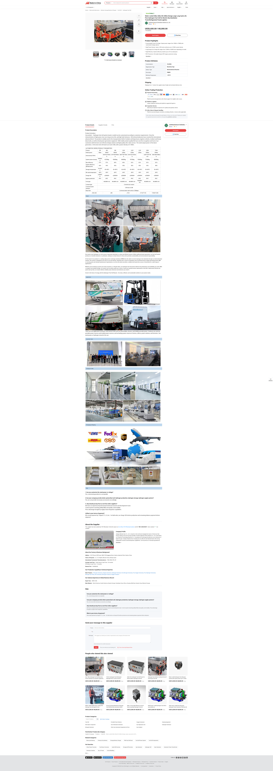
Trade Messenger (107, 757)
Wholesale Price (145, 761)
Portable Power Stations (116, 722)
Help (162, 7)
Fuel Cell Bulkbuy (110, 750)
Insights (166, 761)
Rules (187, 7)
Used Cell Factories (116, 747)
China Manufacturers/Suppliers (125, 761)
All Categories (90, 7)
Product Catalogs (105, 719)
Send (96, 647)
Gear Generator (157, 747)
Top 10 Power (101, 750)
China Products (115, 761)
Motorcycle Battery (90, 740)
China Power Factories (91, 747)
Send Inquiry (155, 35)
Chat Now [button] (178, 35)
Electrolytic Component (90, 724)
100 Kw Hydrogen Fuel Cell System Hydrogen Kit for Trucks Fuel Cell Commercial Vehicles (113, 678)
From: (92, 628)
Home (86, 10)
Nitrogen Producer (106, 574)
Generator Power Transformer (170, 747)
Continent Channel (153, 761)
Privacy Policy (158, 766)
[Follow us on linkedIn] (187, 757)
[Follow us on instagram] (181, 757)
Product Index (160, 761)
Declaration (151, 766)
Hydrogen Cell (148, 747)
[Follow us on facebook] (176, 757)
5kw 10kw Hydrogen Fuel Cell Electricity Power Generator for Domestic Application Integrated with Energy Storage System (94, 678)
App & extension (170, 7)
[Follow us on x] (178, 757)
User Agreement (144, 766)
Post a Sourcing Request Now (124, 647)
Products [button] (108, 3)
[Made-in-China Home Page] (93, 2)
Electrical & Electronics (94, 10)
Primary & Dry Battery (102, 740)
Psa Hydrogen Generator (150, 572)
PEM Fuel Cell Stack (128, 740)
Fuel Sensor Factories (104, 747)
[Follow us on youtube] (183, 757)
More (86, 753)
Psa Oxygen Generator (138, 572)
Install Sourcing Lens (120, 757)
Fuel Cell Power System (141, 740)
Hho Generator (98, 574)
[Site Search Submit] (155, 2)
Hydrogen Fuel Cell (127, 10)
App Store (89, 757)
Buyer (155, 7)
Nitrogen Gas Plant (89, 574)
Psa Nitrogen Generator (127, 572)
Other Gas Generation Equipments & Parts (120, 727)
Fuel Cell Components (153, 740)
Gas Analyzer (139, 727)
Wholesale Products (136, 761)
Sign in (186, 3)
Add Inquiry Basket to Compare (114, 60)
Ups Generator (139, 747)
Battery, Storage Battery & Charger (108, 10)
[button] (151, 2)
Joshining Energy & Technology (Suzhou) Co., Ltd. (159, 22)
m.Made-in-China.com (140, 763)
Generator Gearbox (90, 750)
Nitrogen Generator (97, 572)
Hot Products (107, 761)
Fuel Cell (119, 10)
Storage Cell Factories (128, 747)
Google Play (97, 757)
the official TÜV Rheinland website (126, 527)
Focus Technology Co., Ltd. (126, 766)
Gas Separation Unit (140, 724)
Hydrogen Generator (116, 572)
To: (92, 631)
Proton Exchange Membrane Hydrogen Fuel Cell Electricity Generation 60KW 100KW (114, 707)
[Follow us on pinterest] (185, 757)
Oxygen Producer (115, 574)
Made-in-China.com (130, 763)
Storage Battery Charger (115, 740)
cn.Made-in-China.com (150, 763)
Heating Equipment (166, 722)
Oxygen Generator (107, 572)
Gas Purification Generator (117, 724)
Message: (91, 635)
